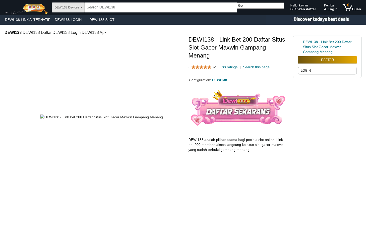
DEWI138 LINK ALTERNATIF (27, 20)
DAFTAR (327, 60)
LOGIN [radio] (306, 70)
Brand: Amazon (200, 62)
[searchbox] (161, 7)
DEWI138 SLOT (102, 20)
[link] (300, 46)
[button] (202, 67)
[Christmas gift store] (316, 20)
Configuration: (200, 80)
